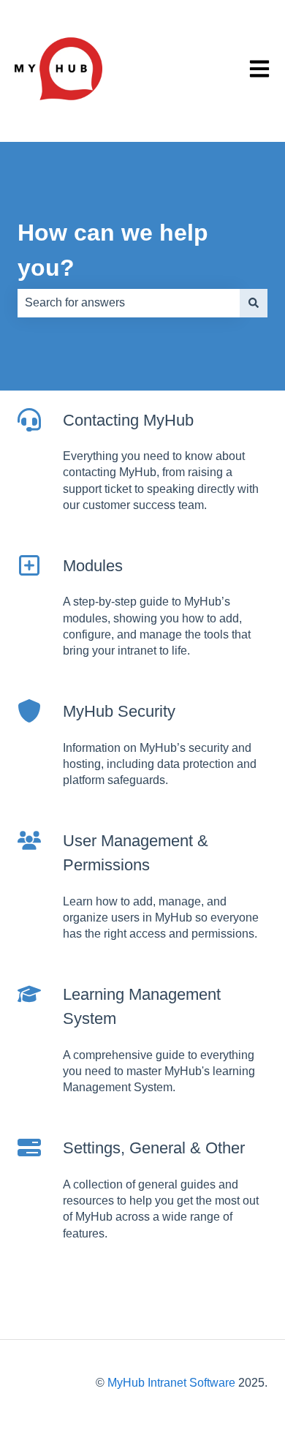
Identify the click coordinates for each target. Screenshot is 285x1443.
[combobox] (129, 303)
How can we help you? (113, 250)
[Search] (253, 303)
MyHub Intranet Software (171, 1382)
